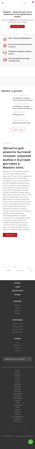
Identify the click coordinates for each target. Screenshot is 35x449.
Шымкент (17, 375)
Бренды (17, 294)
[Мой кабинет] (28, 3)
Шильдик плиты (18, 114)
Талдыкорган (17, 405)
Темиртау (17, 410)
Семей (17, 403)
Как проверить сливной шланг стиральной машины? (23, 99)
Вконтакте (10, 429)
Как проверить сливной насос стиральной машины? (23, 107)
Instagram (15, 429)
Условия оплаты (17, 324)
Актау (17, 377)
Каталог (17, 283)
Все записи (32, 91)
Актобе (17, 379)
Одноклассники (20, 429)
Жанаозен (17, 384)
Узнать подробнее (17, 26)
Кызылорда (17, 393)
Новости (17, 308)
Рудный (17, 400)
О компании (17, 305)
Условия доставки (17, 326)
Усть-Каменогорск (17, 416)
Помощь (17, 338)
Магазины (17, 310)
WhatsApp (25, 429)
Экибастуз (17, 419)
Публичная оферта (17, 332)
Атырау (17, 382)
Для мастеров (17, 291)
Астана (17, 372)
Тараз (17, 407)
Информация (17, 320)
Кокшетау (17, 389)
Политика (17, 313)
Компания (17, 301)
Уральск (17, 414)
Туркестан (17, 412)
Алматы (17, 370)
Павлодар (17, 396)
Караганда (17, 386)
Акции (17, 287)
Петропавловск (17, 398)
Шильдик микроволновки (22, 123)
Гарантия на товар (17, 329)
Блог (17, 342)
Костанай (17, 391)
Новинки (17, 350)
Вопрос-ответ (17, 345)
